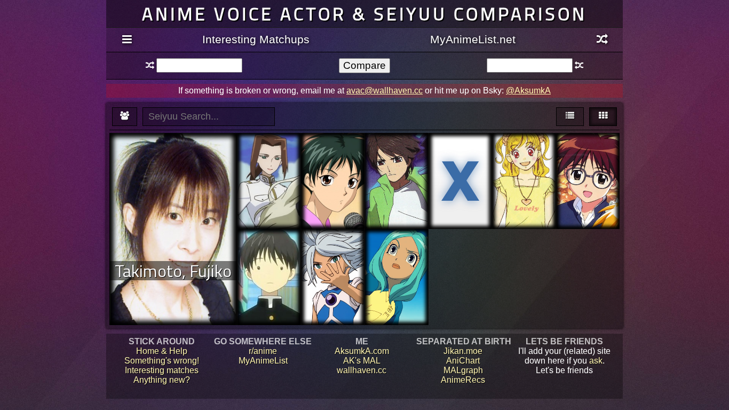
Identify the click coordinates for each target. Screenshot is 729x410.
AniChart (463, 360)
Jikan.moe (462, 351)
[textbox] (199, 65)
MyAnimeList (263, 360)
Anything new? (161, 379)
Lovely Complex (523, 157)
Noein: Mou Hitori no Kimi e (396, 157)
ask (596, 360)
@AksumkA (528, 90)
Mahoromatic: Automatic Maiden (588, 162)
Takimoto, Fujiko (173, 270)
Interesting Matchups (256, 39)
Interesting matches (162, 370)
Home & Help (161, 351)
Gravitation (332, 157)
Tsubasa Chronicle (269, 258)
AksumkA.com (362, 351)
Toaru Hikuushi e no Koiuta (268, 162)
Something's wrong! (161, 360)
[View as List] (570, 116)
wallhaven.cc (361, 370)
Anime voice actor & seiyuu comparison (364, 13)
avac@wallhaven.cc (384, 90)
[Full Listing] (126, 40)
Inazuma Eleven (332, 253)
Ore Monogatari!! (460, 152)
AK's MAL (362, 360)
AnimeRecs (463, 379)
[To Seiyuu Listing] (124, 116)
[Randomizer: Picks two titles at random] (602, 40)
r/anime (263, 351)
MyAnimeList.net (473, 39)
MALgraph (463, 370)
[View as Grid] (603, 116)
